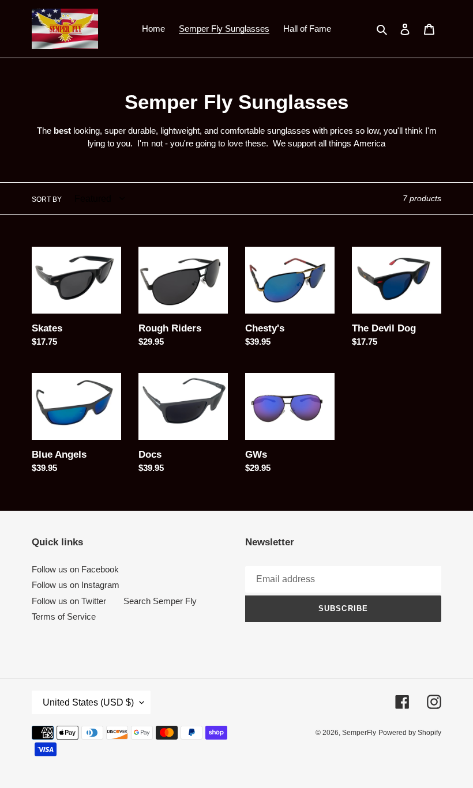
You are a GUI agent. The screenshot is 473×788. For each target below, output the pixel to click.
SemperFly (359, 733)
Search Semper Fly (160, 601)
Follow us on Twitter (69, 601)
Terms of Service (64, 616)
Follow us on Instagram (75, 585)
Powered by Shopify (409, 733)
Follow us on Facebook (75, 569)
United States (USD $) (88, 702)
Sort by (47, 199)
